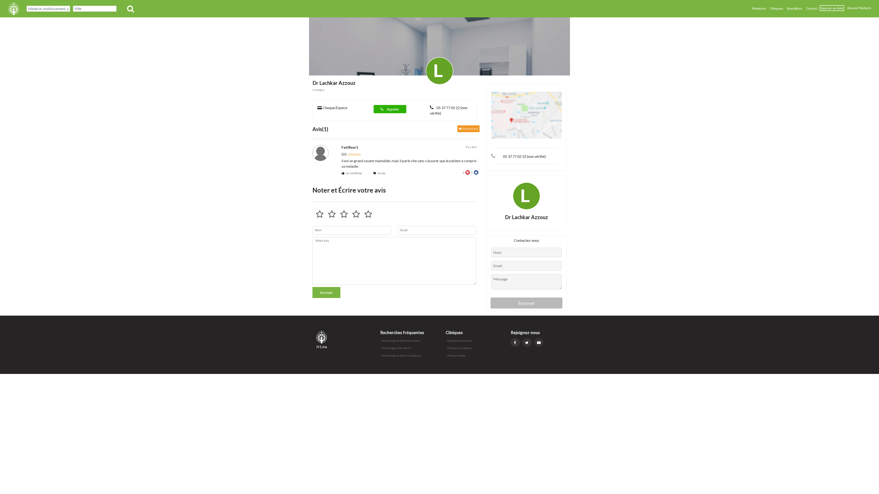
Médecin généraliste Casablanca (401, 355)
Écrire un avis (469, 128)
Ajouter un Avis (832, 8)
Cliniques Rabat (456, 355)
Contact (812, 8)
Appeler (392, 109)
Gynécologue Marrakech (396, 347)
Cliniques (776, 8)
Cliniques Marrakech (459, 340)
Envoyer (326, 292)
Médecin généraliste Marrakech (400, 340)
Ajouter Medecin (859, 8)
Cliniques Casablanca (459, 347)
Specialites (794, 8)
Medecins (759, 8)
